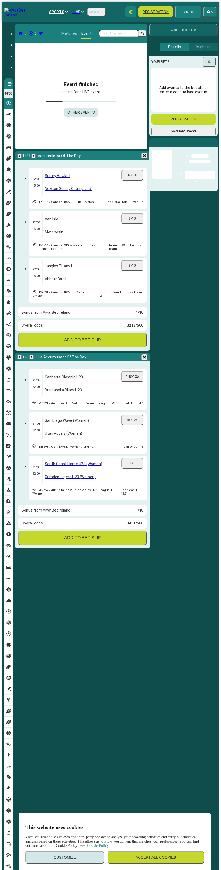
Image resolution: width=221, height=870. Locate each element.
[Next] (33, 156)
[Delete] (144, 156)
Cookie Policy (98, 846)
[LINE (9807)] (20, 33)
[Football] (30, 33)
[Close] (213, 147)
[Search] (142, 33)
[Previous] (19, 156)
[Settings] (209, 62)
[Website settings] (210, 12)
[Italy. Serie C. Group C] (40, 33)
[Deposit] (130, 11)
